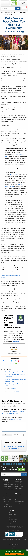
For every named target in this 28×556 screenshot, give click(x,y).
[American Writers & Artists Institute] (14, 2)
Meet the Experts (7, 499)
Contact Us (17, 497)
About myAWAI (12, 514)
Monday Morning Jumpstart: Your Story (15, 372)
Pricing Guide (18, 484)
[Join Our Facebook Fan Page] (4, 464)
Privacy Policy (14, 542)
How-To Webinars (19, 486)
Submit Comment (7, 435)
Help (16, 496)
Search (17, 8)
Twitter (15, 361)
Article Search (18, 483)
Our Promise (6, 497)
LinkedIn (12, 363)
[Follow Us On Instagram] (17, 464)
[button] (5, 2)
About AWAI (5, 496)
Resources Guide (18, 481)
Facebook (7, 361)
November (9, 12)
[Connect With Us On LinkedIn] (14, 464)
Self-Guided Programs (8, 486)
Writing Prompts (18, 488)
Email (18, 363)
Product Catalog (7, 482)
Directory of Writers (7, 506)
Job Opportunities (13, 519)
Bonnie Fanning (13, 388)
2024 (4, 12)
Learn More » (16, 341)
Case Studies (6, 504)
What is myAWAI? (18, 503)
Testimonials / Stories (8, 503)
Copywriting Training (8, 484)
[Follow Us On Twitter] (7, 464)
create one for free (16, 419)
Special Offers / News (8, 489)
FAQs (16, 499)
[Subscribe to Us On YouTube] (20, 464)
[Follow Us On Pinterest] (10, 464)
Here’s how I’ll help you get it (15, 554)
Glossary (16, 490)
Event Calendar (14, 174)
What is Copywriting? (19, 501)
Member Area (12, 512)
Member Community (13, 516)
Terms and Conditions (14, 544)
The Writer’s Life (15, 391)
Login (10, 523)
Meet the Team (6, 501)
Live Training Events (7, 488)
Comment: (5, 421)
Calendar (11, 517)
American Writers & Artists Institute (18, 539)
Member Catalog (13, 521)
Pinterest (22, 361)
